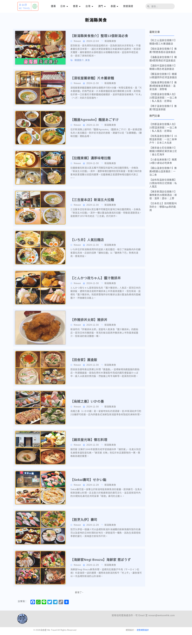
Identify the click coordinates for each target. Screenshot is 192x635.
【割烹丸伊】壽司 (83, 519)
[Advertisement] (164, 257)
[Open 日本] (67, 6)
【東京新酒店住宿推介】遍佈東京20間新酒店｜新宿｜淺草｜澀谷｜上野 (163, 195)
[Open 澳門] (105, 6)
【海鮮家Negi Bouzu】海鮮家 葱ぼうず (100, 560)
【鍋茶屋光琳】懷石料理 (88, 440)
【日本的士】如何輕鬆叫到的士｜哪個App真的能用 (163, 207)
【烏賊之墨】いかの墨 (87, 401)
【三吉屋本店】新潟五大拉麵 (92, 200)
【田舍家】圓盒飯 (83, 360)
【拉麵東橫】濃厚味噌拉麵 (90, 158)
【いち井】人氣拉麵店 (87, 240)
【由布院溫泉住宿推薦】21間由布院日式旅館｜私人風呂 (163, 183)
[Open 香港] (80, 6)
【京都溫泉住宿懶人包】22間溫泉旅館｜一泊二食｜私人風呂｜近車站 (163, 97)
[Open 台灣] (92, 6)
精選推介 (79, 60)
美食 (87, 60)
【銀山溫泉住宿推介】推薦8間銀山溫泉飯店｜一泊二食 (163, 171)
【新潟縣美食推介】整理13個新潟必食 (99, 36)
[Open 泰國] (117, 6)
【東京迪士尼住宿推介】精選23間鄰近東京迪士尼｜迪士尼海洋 (163, 151)
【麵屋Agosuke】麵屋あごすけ (94, 120)
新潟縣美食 (110, 41)
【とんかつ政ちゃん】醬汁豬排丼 (95, 278)
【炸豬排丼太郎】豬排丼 (88, 320)
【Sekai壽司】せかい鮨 (88, 480)
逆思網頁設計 (143, 630)
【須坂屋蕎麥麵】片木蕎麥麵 (92, 78)
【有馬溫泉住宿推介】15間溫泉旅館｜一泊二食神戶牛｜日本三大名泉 (163, 139)
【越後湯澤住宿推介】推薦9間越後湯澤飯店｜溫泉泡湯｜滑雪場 (163, 86)
